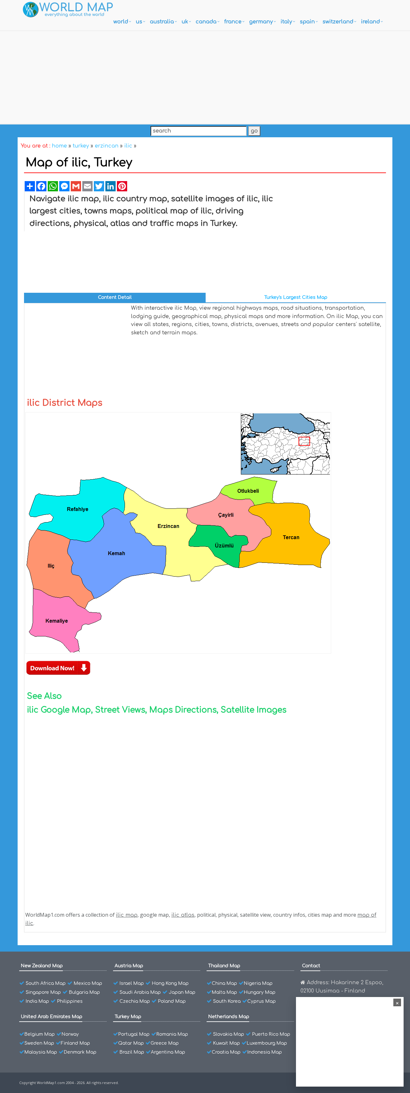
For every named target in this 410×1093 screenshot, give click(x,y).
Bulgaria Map (84, 992)
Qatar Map (131, 1043)
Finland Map (75, 1043)
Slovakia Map (228, 1034)
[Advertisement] (205, 76)
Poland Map (172, 1001)
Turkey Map (128, 1016)
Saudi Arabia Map (140, 992)
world (120, 22)
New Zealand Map (42, 965)
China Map (224, 983)
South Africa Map (46, 983)
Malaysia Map (40, 1052)
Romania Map (172, 1034)
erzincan (107, 146)
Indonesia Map (264, 1052)
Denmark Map (80, 1052)
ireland (370, 22)
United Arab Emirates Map (51, 1016)
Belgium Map (39, 1034)
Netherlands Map (228, 1016)
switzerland (338, 22)
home (59, 146)
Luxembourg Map (267, 1043)
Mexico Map (88, 983)
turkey (81, 146)
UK (185, 22)
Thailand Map (224, 965)
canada (206, 22)
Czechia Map (134, 1001)
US (139, 22)
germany (261, 22)
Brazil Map (131, 1052)
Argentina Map (168, 1052)
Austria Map (129, 965)
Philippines (70, 1001)
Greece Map (165, 1043)
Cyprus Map (261, 1001)
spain (307, 22)
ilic (128, 146)
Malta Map (224, 992)
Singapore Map (43, 992)
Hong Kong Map (170, 983)
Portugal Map (134, 1034)
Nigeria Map (258, 983)
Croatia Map (226, 1052)
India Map (37, 1001)
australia (162, 22)
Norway (70, 1034)
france (233, 22)
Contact (311, 965)
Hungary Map (259, 992)
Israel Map (131, 983)
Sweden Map (39, 1043)
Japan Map (182, 992)
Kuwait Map (226, 1043)
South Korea (227, 1001)
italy (286, 22)
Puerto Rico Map (271, 1034)
